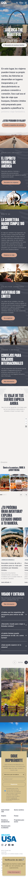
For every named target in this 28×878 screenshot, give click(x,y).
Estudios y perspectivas (5, 820)
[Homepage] (4, 3)
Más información (14, 872)
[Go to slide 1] (1, 494)
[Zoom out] (26, 421)
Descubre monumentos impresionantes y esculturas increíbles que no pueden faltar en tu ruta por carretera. (11, 575)
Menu (21, 3)
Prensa (16, 816)
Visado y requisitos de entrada (14, 125)
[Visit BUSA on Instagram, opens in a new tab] (2, 845)
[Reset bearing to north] (26, 423)
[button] (14, 662)
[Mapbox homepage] (3, 462)
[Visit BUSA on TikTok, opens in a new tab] (6, 845)
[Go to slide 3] (4, 494)
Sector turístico (19, 810)
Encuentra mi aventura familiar (14, 45)
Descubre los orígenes (11, 182)
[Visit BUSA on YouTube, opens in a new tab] (13, 845)
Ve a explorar (8, 318)
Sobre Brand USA (5, 810)
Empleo (3, 816)
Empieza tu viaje (9, 255)
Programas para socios (19, 820)
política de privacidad (11, 798)
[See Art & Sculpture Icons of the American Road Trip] (12, 542)
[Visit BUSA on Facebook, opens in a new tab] (9, 845)
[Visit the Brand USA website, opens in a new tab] (9, 838)
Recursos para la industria (5, 826)
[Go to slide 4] (5, 494)
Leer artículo (5, 582)
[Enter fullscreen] (26, 426)
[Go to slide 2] (3, 494)
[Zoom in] (26, 419)
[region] (14, 440)
